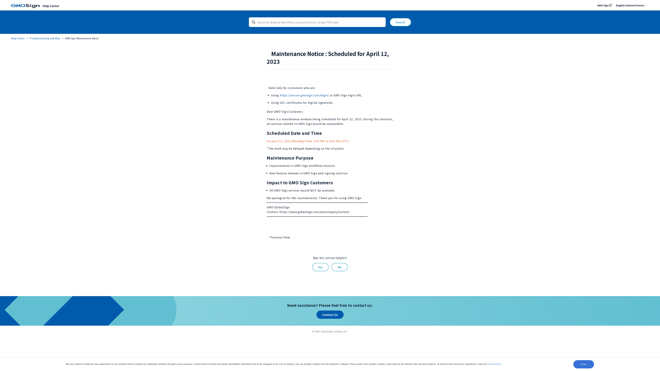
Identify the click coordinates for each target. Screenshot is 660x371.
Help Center (18, 38)
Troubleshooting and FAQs (44, 38)
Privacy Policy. (494, 364)
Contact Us (330, 315)
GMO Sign (603, 5)
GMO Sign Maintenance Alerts (82, 38)
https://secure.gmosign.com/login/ (304, 95)
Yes (320, 267)
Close (584, 364)
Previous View (280, 237)
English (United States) (630, 5)
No (340, 267)
